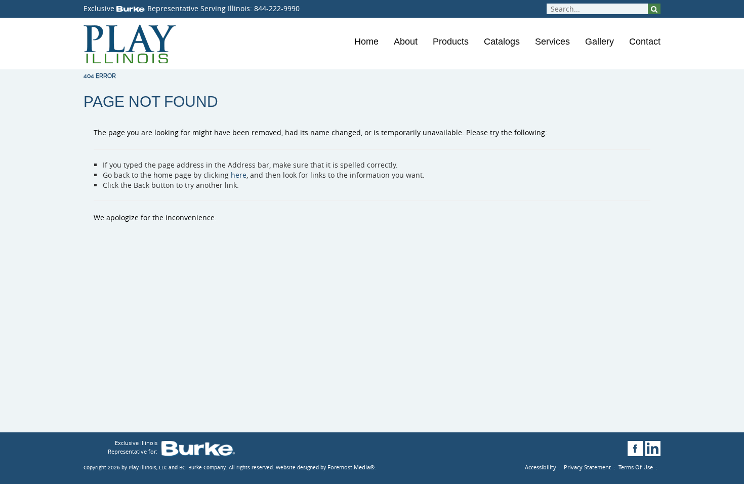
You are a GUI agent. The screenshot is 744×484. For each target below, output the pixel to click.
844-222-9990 (277, 8)
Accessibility (540, 467)
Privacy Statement (587, 467)
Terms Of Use (635, 467)
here (238, 175)
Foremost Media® (351, 467)
